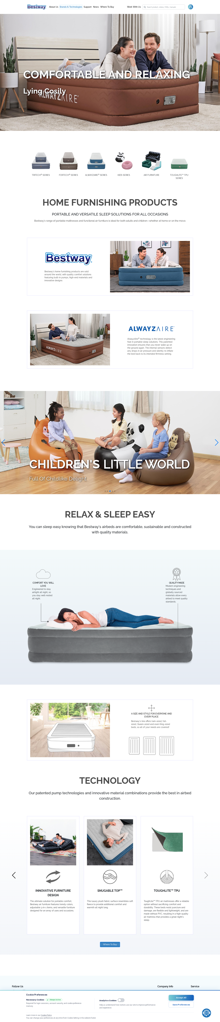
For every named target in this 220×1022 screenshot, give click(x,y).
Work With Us (134, 7)
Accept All (181, 998)
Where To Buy (107, 7)
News (96, 7)
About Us (53, 7)
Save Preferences (181, 1005)
